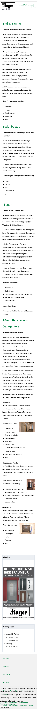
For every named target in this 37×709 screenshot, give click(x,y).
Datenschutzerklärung (7, 704)
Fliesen (7, 204)
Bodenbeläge (11, 126)
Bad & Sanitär (11, 23)
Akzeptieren (5, 707)
